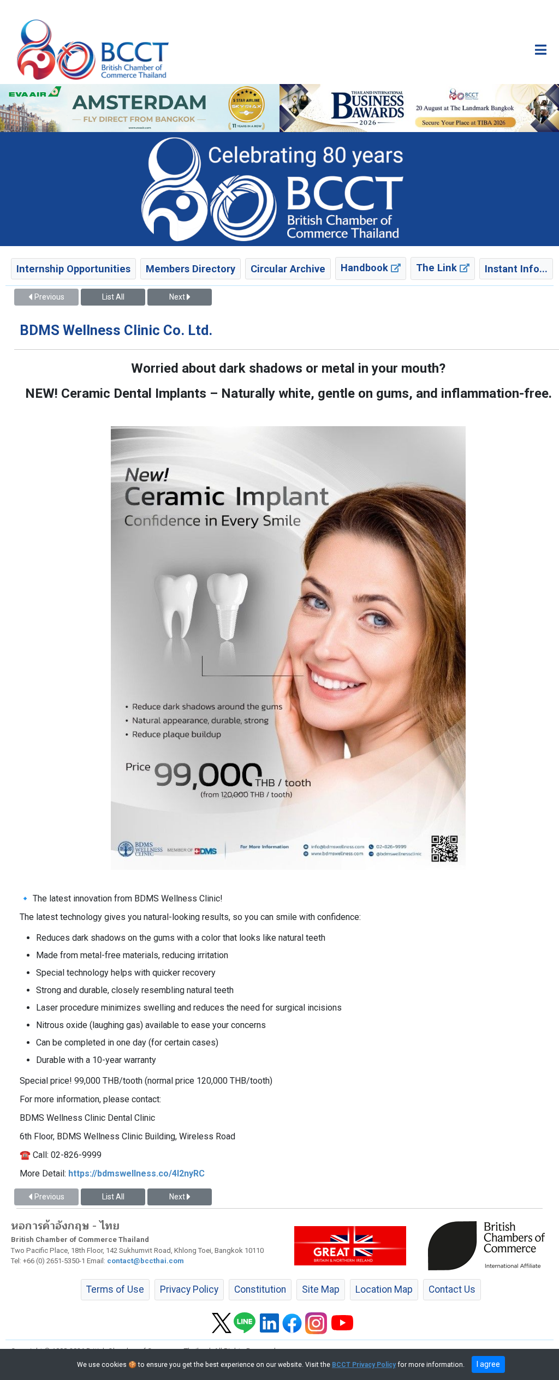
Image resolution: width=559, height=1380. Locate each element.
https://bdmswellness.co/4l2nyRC (136, 1173)
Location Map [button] (384, 1289)
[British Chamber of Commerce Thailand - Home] (93, 49)
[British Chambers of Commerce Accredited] (489, 1245)
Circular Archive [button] (288, 268)
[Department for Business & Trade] (350, 1245)
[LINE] (244, 1322)
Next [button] (178, 296)
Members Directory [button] (190, 268)
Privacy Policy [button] (189, 1289)
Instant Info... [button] (516, 268)
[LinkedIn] (269, 1322)
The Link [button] (438, 267)
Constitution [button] (260, 1289)
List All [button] (113, 296)
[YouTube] (342, 1322)
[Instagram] (316, 1322)
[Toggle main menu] (541, 49)
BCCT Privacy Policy (364, 1365)
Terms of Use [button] (115, 1289)
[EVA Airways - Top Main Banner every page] (140, 108)
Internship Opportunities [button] (73, 268)
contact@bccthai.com (145, 1261)
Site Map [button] (321, 1289)
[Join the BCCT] (279, 189)
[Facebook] (292, 1322)
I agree (488, 1364)
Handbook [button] (366, 267)
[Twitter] (221, 1322)
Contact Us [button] (452, 1289)
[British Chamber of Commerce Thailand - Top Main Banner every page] (419, 108)
